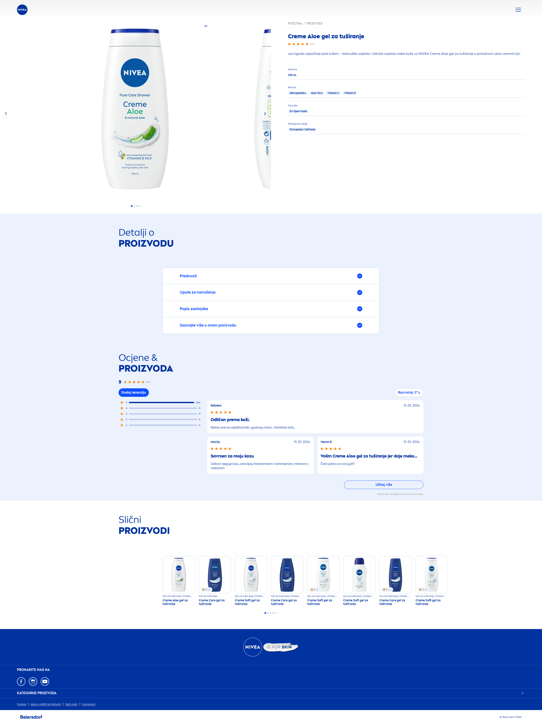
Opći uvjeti (71, 704)
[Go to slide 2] (134, 206)
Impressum (89, 704)
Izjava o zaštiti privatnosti (45, 704)
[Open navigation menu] (518, 9)
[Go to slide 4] (139, 206)
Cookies (21, 704)
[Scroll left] (6, 113)
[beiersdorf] (31, 717)
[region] (135, 110)
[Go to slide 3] (137, 206)
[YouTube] (45, 681)
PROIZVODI (314, 23)
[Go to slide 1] (132, 206)
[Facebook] (21, 681)
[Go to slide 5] (275, 613)
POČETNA (295, 23)
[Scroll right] (265, 113)
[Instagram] (33, 681)
